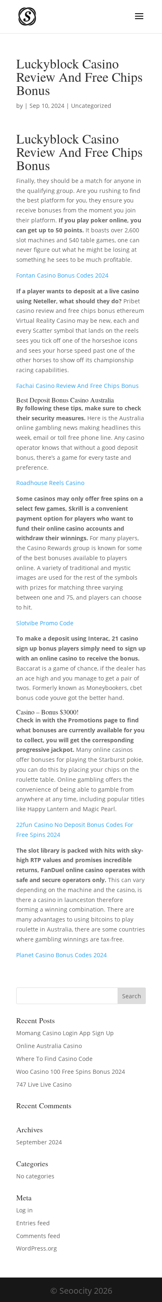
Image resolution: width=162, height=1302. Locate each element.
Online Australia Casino (49, 1046)
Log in (24, 1210)
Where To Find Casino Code (54, 1059)
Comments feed (38, 1236)
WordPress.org (36, 1248)
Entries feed (33, 1223)
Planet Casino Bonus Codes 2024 (61, 955)
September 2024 (39, 1142)
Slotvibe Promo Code (45, 623)
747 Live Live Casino (43, 1084)
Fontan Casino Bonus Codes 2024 (62, 275)
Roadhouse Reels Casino (50, 483)
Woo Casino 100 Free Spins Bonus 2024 (70, 1071)
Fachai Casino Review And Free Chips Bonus (77, 386)
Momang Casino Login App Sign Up (65, 1033)
